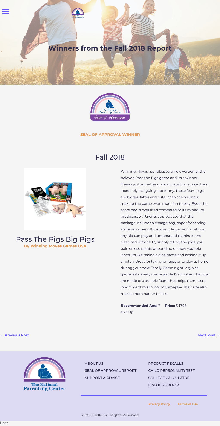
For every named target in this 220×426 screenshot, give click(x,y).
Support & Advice (102, 378)
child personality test (171, 371)
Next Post (209, 335)
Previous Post (14, 335)
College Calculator (169, 378)
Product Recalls (165, 363)
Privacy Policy (159, 404)
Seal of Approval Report (110, 371)
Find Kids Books (164, 385)
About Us (94, 363)
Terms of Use (188, 404)
